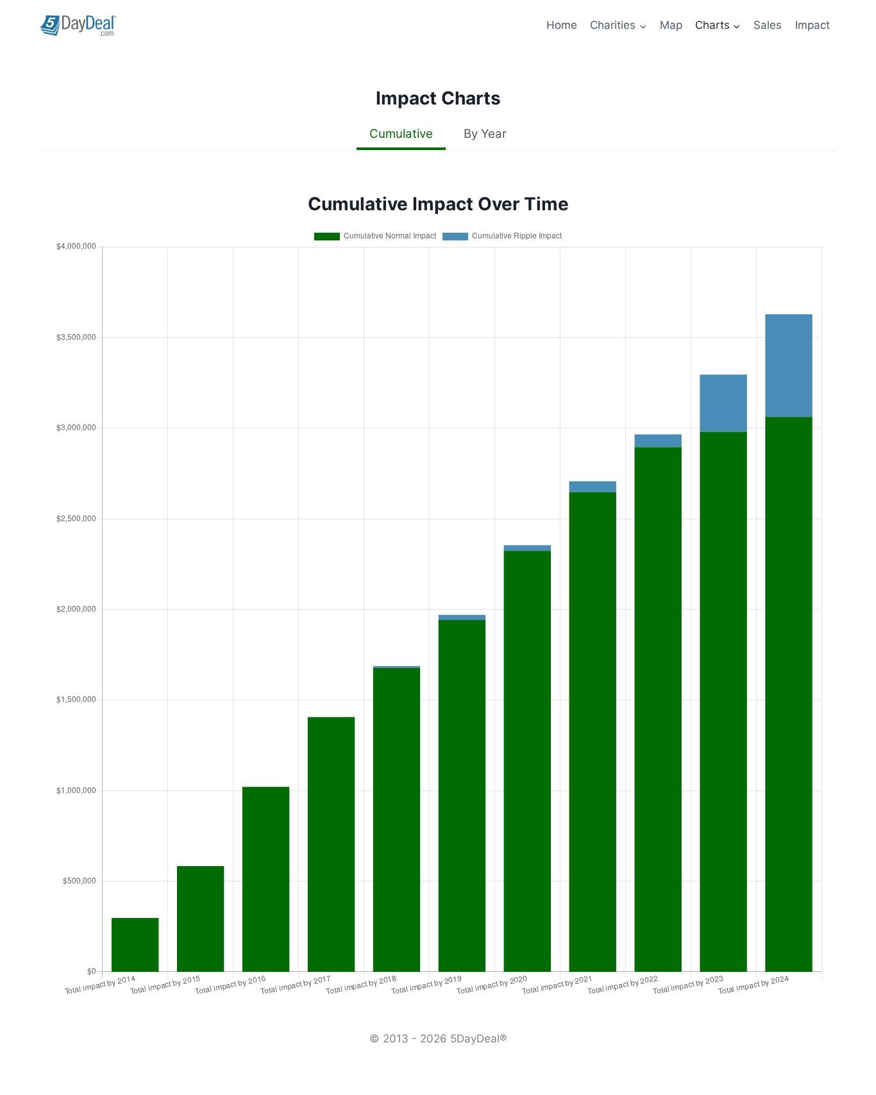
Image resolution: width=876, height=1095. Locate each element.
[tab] (401, 135)
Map (671, 25)
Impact (812, 25)
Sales (768, 25)
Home (561, 25)
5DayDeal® (478, 1038)
